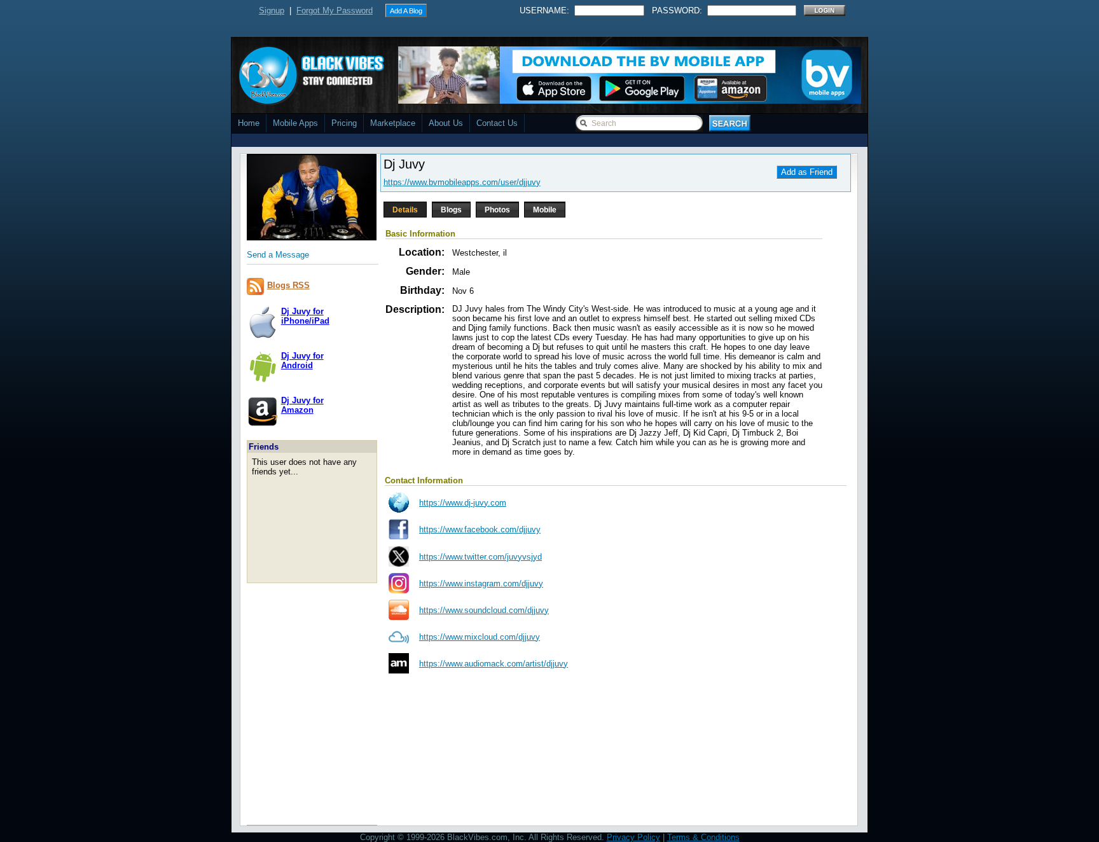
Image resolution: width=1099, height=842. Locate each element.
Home (248, 123)
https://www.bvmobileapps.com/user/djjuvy (462, 182)
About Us (446, 123)
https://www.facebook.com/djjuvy (480, 529)
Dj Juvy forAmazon (302, 405)
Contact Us (497, 123)
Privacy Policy (633, 837)
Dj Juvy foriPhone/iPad (305, 316)
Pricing (344, 123)
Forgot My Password (334, 10)
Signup (271, 10)
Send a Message (278, 254)
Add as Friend (807, 172)
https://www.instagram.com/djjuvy (481, 583)
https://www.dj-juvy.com (462, 502)
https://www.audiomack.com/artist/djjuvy (493, 663)
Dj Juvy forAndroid (302, 360)
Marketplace (392, 123)
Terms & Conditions (703, 837)
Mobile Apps (295, 123)
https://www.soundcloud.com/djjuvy (484, 610)
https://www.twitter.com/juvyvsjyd (480, 557)
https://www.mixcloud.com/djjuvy (479, 637)
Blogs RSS (288, 285)
